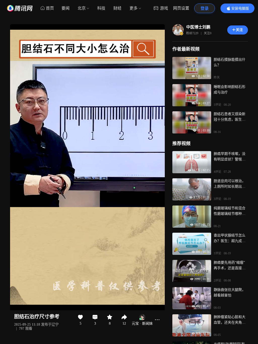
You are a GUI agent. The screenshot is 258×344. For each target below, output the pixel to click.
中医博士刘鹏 (198, 27)
